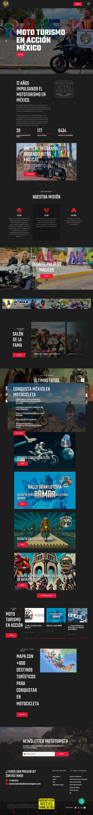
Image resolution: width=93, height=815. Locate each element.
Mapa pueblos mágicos (58, 785)
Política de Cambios (75, 788)
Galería (54, 779)
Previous (6, 41)
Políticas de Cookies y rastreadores (78, 779)
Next (86, 41)
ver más (22, 464)
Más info (46, 276)
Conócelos (19, 355)
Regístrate (78, 4)
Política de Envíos (74, 790)
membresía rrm (30, 174)
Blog (54, 782)
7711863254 (14, 780)
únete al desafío (19, 433)
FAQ (70, 793)
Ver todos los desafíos (46, 596)
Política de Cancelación (76, 785)
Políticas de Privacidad (75, 782)
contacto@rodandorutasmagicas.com (25, 784)
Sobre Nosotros (56, 777)
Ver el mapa (22, 715)
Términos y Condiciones (76, 777)
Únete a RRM (20, 55)
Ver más (11, 635)
